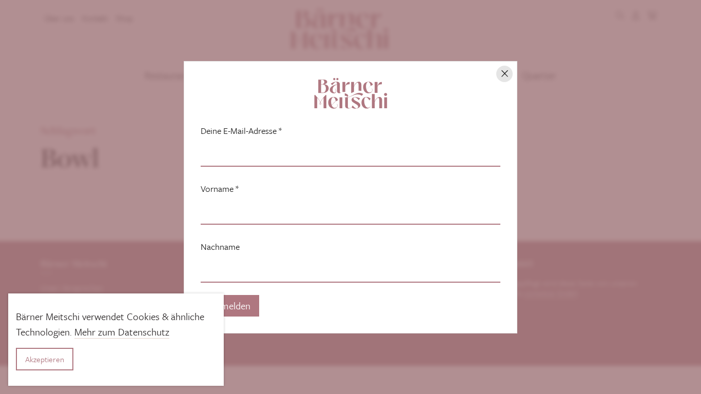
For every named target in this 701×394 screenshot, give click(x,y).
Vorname (220, 188)
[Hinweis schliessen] (504, 74)
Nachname (220, 246)
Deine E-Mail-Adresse (241, 130)
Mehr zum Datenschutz (121, 332)
